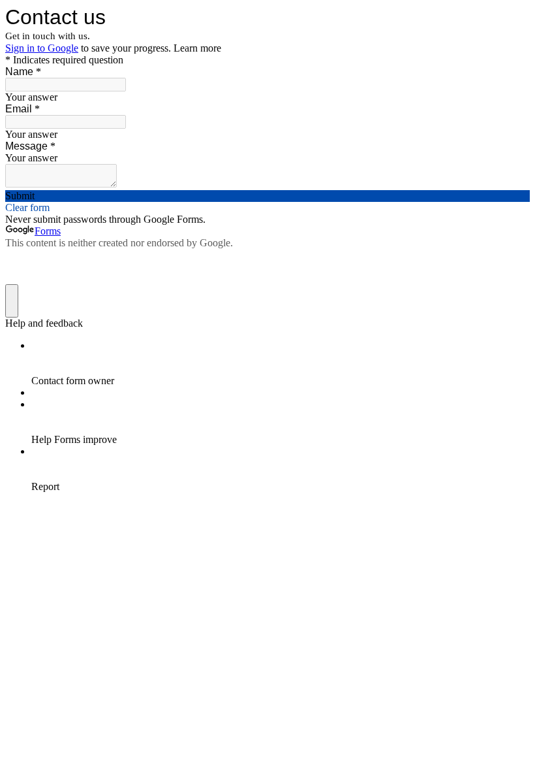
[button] (267, 196)
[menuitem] (280, 363)
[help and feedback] (11, 301)
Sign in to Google (41, 48)
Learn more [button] (197, 48)
